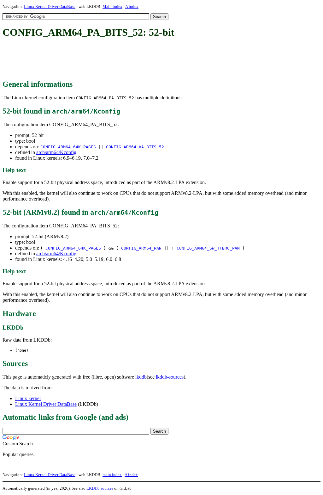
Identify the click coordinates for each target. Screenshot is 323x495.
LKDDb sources (99, 488)
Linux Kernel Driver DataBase (49, 6)
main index (112, 474)
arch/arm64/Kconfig (56, 152)
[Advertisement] (117, 59)
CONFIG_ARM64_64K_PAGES (68, 147)
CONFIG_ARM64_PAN (141, 248)
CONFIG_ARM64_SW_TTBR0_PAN (208, 248)
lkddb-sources (170, 377)
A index (131, 6)
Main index (112, 6)
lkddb (141, 377)
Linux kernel (28, 398)
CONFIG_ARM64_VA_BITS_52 (135, 147)
